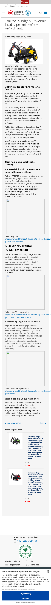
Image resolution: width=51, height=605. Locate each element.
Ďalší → (43, 423)
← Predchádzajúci (13, 423)
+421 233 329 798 (27, 540)
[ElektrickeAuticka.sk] (19, 13)
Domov (4, 6)
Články (12, 6)
